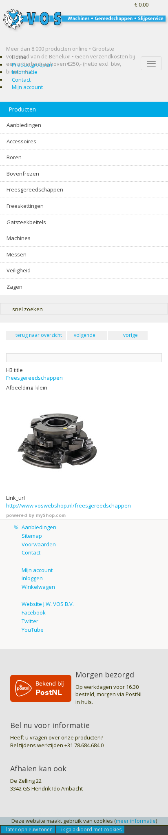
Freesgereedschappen (35, 189)
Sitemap (32, 535)
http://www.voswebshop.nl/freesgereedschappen (68, 505)
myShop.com (51, 515)
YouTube (33, 629)
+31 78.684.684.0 (84, 745)
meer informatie (136, 820)
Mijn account (27, 87)
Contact (21, 79)
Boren (14, 157)
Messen (17, 254)
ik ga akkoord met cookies (91, 829)
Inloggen (32, 578)
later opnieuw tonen (29, 829)
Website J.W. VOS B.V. (48, 604)
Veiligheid (19, 270)
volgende (84, 335)
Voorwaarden (39, 544)
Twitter (30, 621)
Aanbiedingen (24, 125)
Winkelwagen (38, 586)
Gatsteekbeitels (26, 222)
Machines (19, 238)
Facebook (34, 612)
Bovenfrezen (23, 173)
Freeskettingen (25, 205)
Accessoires (21, 141)
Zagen (14, 286)
